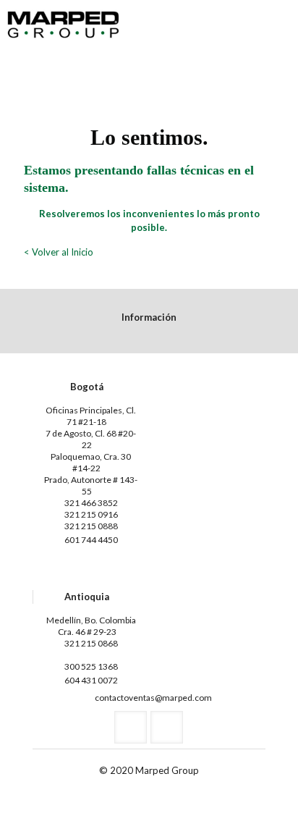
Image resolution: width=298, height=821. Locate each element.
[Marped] (63, 21)
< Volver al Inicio (58, 252)
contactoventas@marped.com (153, 697)
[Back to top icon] (268, 791)
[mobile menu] (278, 21)
